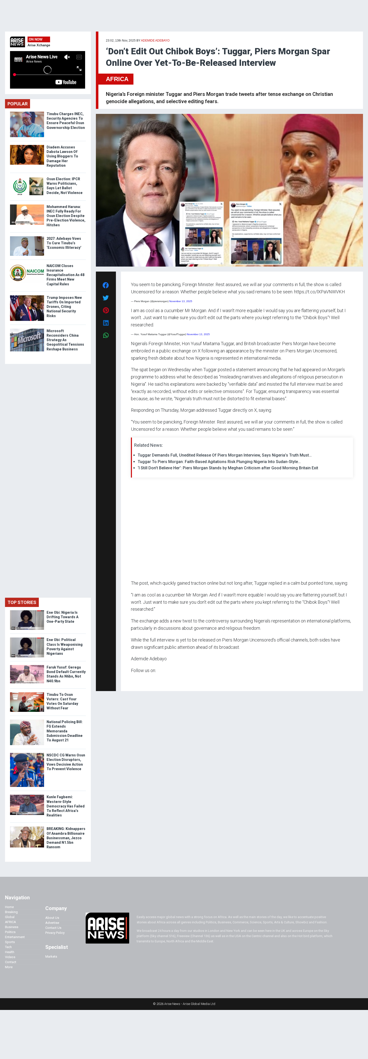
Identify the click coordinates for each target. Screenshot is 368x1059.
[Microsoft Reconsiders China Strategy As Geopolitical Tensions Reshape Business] (27, 329)
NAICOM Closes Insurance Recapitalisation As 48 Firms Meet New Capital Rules (65, 275)
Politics (10, 932)
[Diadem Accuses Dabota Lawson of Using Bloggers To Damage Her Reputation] (27, 146)
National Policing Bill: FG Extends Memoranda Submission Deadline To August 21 (65, 731)
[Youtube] (140, 680)
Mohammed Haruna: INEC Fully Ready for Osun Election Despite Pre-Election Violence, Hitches (66, 216)
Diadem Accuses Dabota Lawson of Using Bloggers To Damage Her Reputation (62, 156)
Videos (10, 957)
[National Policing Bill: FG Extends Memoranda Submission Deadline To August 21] (27, 720)
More (9, 967)
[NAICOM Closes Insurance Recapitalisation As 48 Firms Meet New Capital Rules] (27, 264)
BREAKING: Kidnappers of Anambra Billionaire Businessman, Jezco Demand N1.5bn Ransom (66, 838)
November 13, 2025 (180, 301)
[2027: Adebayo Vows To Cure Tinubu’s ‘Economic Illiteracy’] (27, 237)
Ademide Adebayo (155, 40)
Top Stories (22, 602)
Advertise (52, 923)
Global (10, 917)
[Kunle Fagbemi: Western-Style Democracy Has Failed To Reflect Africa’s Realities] (27, 795)
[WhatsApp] (138, 680)
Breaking (11, 912)
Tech (8, 947)
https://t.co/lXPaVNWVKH (319, 291)
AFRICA (117, 79)
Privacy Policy (55, 933)
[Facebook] (131, 680)
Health (9, 952)
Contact (10, 962)
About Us (52, 918)
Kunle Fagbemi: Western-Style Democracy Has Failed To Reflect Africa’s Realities (66, 806)
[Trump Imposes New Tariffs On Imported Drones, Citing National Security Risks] (27, 296)
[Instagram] (136, 680)
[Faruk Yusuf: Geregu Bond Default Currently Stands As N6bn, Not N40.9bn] (27, 666)
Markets (51, 956)
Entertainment (15, 937)
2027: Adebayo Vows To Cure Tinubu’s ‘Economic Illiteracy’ (64, 243)
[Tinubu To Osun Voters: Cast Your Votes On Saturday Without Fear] (27, 693)
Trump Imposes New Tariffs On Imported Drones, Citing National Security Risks (64, 307)
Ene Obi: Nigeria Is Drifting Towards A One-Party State (62, 616)
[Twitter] (133, 680)
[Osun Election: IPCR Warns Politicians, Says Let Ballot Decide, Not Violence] (27, 177)
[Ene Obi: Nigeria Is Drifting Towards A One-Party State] (27, 611)
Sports (10, 942)
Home (9, 907)
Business (11, 927)
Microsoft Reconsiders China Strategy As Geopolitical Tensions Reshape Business (65, 340)
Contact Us (53, 928)
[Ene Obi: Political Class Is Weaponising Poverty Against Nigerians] (27, 638)
